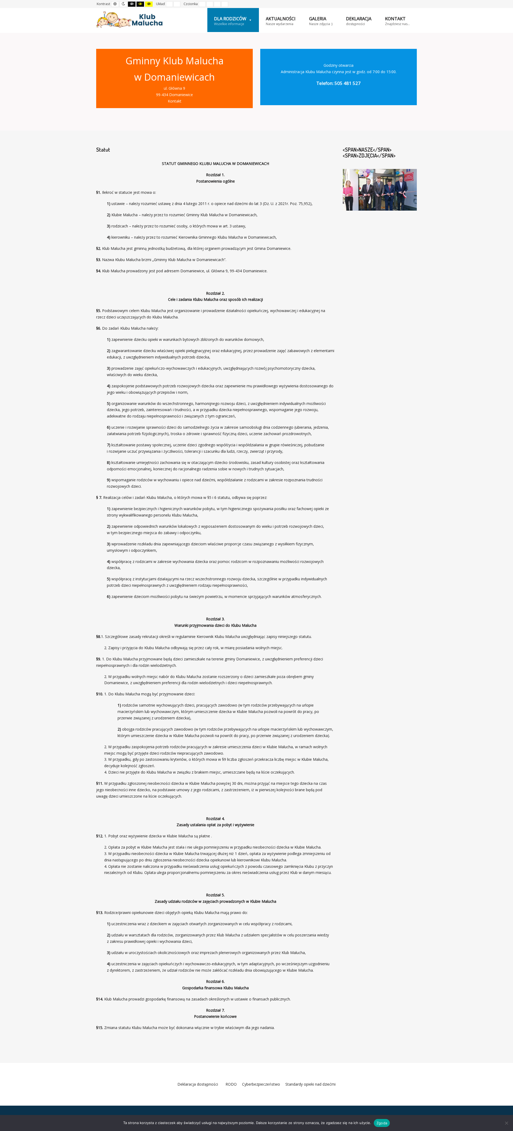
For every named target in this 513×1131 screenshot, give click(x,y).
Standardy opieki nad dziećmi (310, 1084)
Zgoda (381, 1123)
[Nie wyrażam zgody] (506, 1123)
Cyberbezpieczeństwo (261, 1084)
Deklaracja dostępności (197, 1084)
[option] (380, 190)
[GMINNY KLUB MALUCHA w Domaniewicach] (129, 19)
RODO (230, 1084)
